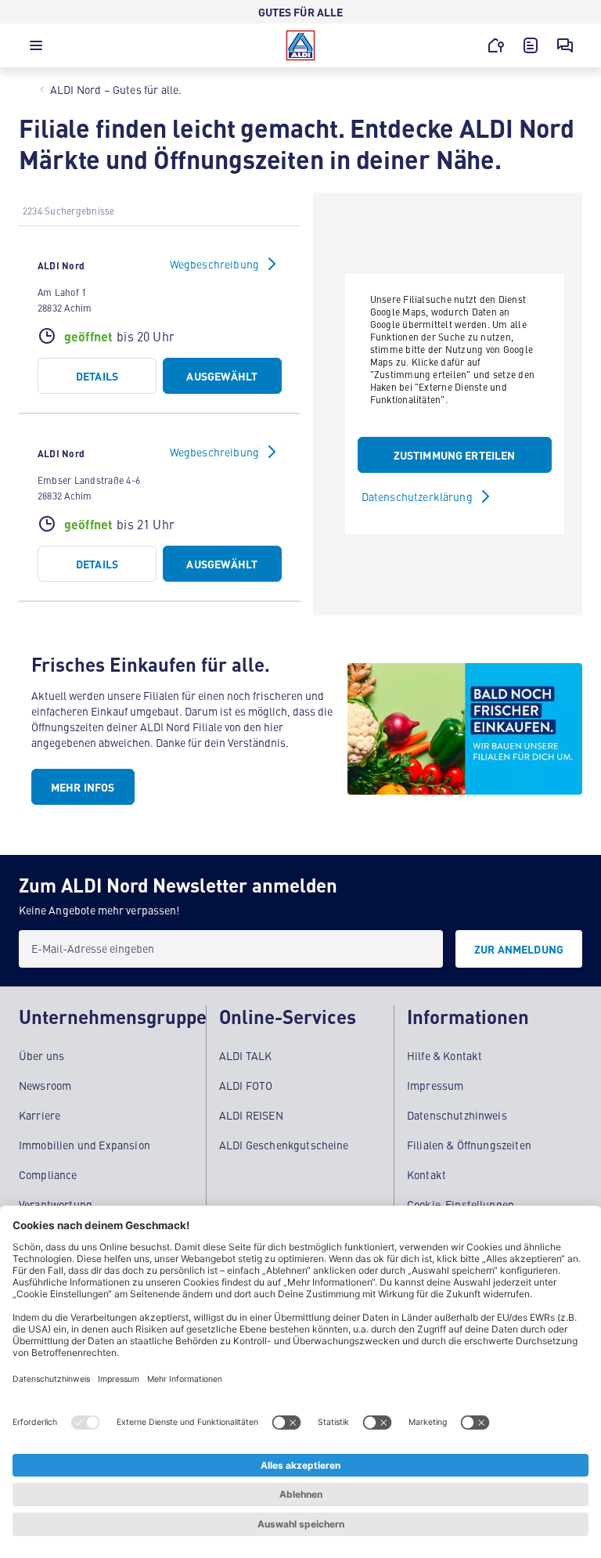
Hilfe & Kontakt (444, 1055)
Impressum (435, 1085)
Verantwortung (55, 1204)
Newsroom (45, 1085)
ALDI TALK (245, 1055)
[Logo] (300, 45)
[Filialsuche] (496, 45)
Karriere (39, 1115)
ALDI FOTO (245, 1085)
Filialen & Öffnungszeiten (469, 1144)
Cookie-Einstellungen (460, 1204)
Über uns (41, 1055)
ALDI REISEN (251, 1115)
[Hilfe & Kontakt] (565, 45)
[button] (36, 49)
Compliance (48, 1174)
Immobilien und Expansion (84, 1144)
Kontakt (426, 1174)
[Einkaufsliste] (530, 45)
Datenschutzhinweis (457, 1115)
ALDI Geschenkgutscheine (284, 1144)
